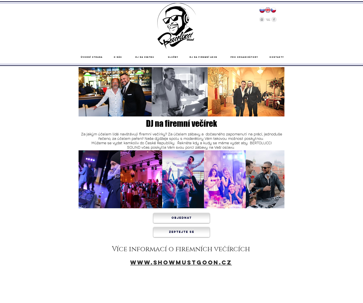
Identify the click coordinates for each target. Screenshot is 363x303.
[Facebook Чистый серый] (274, 19)
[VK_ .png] (268, 19)
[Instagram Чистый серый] (261, 19)
